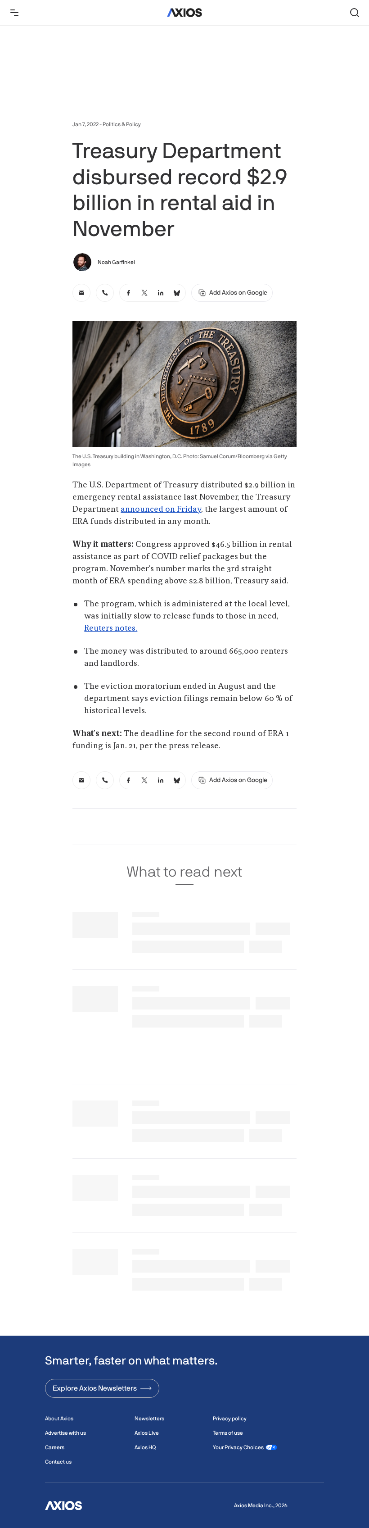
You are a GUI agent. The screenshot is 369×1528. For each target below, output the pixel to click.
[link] (81, 293)
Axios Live (147, 1433)
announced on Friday (161, 509)
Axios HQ (145, 1447)
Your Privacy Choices (238, 1447)
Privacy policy (230, 1418)
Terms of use (228, 1433)
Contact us (58, 1461)
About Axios (59, 1418)
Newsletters (149, 1418)
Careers (54, 1447)
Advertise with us (65, 1433)
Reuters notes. (110, 628)
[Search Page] (354, 12)
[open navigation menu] (14, 12)
